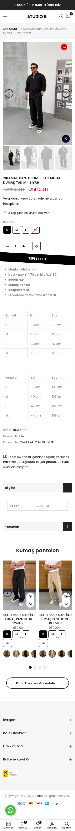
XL (35, 229)
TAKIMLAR (27, 442)
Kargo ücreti (28, 198)
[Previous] (9, 93)
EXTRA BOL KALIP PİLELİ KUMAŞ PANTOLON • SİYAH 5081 (19, 619)
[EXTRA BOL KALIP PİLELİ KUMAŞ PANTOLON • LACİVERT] (25, 654)
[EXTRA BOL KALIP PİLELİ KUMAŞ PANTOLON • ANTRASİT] (6, 654)
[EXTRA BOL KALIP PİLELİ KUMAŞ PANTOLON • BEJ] (16, 654)
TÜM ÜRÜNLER (44, 442)
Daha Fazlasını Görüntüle (35, 683)
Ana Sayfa (10, 29)
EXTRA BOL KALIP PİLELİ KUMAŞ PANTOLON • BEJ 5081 (55, 619)
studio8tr (19, 430)
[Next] (66, 93)
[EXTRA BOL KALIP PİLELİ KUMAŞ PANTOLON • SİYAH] (35, 654)
